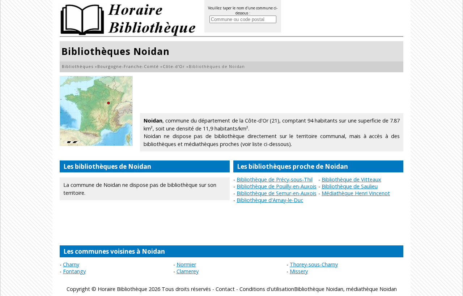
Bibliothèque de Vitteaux (351, 179)
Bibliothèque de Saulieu (350, 186)
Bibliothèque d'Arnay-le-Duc (270, 200)
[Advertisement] (271, 92)
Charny (71, 264)
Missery (299, 271)
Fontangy (74, 271)
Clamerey (188, 271)
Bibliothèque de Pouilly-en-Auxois (277, 186)
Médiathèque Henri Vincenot (356, 193)
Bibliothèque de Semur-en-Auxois (277, 193)
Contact (225, 289)
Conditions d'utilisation (266, 289)
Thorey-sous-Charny (314, 264)
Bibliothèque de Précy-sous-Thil (275, 179)
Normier (186, 264)
